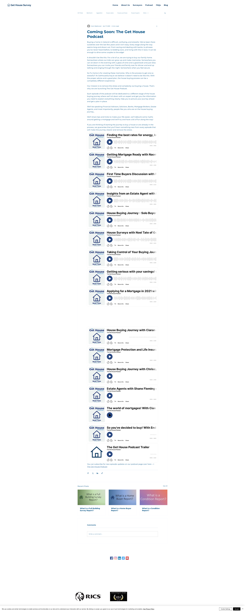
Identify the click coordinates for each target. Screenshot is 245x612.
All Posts (80, 13)
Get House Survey (88, 548)
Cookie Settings (225, 609)
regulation (99, 13)
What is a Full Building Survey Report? (90, 509)
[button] (165, 13)
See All (165, 486)
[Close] (243, 608)
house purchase (122, 13)
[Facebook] (111, 558)
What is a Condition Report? (151, 509)
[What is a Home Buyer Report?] (122, 497)
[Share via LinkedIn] (97, 473)
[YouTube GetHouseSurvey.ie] (127, 558)
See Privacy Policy (148, 609)
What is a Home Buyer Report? (121, 509)
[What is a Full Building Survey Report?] (91, 497)
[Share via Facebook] (88, 473)
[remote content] (122, 297)
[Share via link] (102, 473)
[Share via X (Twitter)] (93, 473)
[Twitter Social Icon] (123, 558)
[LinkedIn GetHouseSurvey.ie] (119, 558)
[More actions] (157, 26)
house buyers (135, 13)
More (145, 13)
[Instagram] (115, 558)
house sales (110, 13)
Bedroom (89, 13)
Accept (237, 609)
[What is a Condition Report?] (153, 497)
